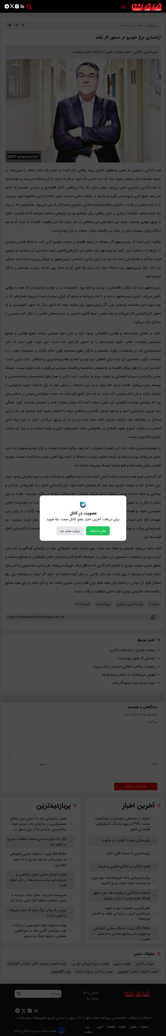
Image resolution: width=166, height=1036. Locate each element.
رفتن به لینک (98, 530)
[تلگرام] (7, 7)
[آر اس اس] (22, 7)
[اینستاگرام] (17, 7)
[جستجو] (29, 7)
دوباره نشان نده (70, 531)
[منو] (123, 7)
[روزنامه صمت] (146, 7)
